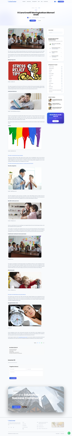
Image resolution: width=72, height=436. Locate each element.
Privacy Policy (58, 433)
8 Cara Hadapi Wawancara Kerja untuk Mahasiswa (18, 294)
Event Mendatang (24, 427)
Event (39, 1)
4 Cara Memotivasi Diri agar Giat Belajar (17, 155)
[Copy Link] (43, 343)
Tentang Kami (34, 1)
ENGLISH (39, 20)
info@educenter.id (41, 426)
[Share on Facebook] (37, 343)
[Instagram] (11, 427)
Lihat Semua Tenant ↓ (55, 59)
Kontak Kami (46, 1)
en (56, 1)
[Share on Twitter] (39, 343)
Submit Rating (11, 351)
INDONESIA (32, 20)
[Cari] (61, 32)
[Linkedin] (13, 427)
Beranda (24, 1)
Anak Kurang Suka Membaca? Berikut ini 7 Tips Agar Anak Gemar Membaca (22, 163)
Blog (41, 1)
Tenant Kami (29, 1)
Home (33, 7)
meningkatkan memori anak (22, 337)
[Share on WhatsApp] (41, 343)
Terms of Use (62, 433)
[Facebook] (9, 427)
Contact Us (61, 1)
